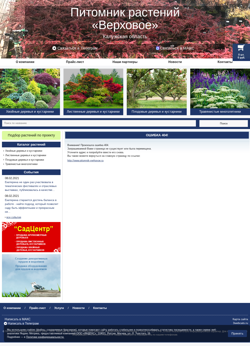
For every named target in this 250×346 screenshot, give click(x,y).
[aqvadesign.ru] (31, 275)
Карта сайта (240, 319)
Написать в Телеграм (23, 323)
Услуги (59, 308)
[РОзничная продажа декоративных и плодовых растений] (31, 236)
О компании (25, 62)
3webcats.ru (240, 323)
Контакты (225, 62)
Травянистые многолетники (21, 164)
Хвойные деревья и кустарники (23, 150)
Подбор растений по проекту (31, 135)
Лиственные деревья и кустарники (25, 155)
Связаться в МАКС (177, 48)
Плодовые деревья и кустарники (24, 159)
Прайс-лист (75, 62)
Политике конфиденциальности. (45, 336)
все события (13, 217)
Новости (175, 62)
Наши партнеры (125, 62)
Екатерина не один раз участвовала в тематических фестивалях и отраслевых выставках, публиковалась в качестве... (31, 186)
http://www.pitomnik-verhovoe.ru (85, 160)
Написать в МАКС (17, 319)
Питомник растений (125, 18)
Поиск (224, 123)
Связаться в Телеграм (77, 48)
